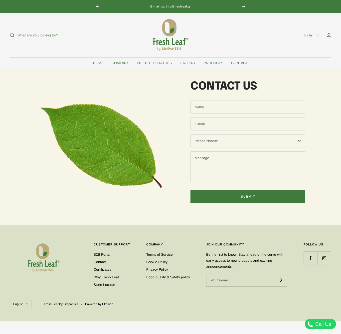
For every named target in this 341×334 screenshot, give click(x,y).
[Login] (329, 35)
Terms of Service (159, 254)
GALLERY (188, 63)
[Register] (280, 280)
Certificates (102, 269)
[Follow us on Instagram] (324, 258)
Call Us (322, 324)
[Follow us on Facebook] (310, 258)
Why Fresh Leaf (106, 277)
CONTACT (239, 63)
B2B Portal (102, 254)
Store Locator (104, 285)
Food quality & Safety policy (168, 277)
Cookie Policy (157, 262)
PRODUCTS (213, 63)
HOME (98, 63)
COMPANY (120, 63)
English (309, 35)
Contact (100, 262)
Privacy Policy (157, 269)
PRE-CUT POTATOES (154, 63)
